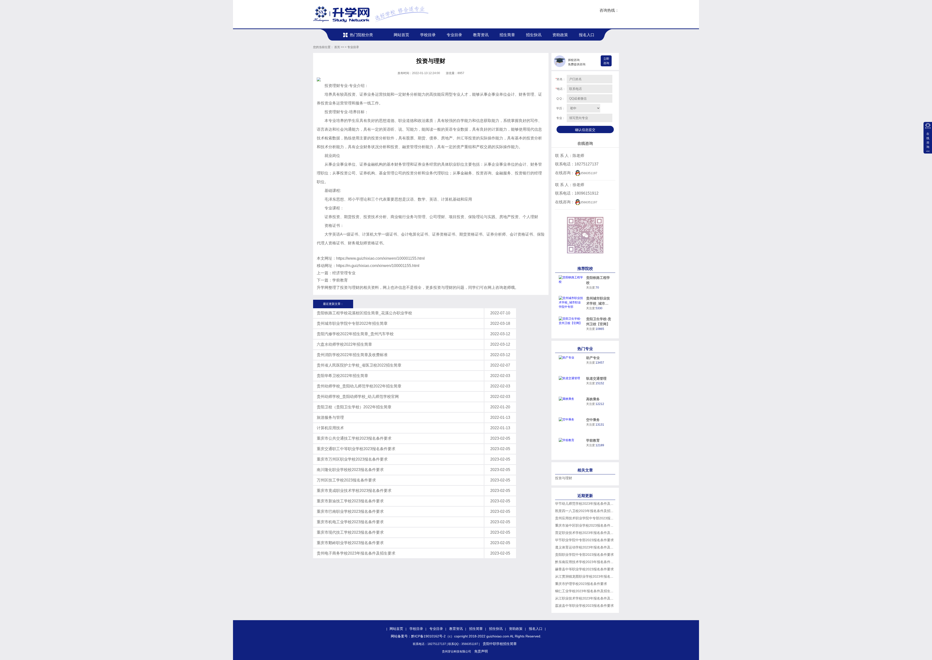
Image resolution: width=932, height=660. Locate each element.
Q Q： (561, 98)
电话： (561, 89)
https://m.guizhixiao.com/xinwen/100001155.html (377, 266)
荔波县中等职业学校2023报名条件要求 (584, 606)
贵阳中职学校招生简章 (500, 644)
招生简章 (507, 35)
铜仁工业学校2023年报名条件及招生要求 (586, 591)
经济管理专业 (344, 273)
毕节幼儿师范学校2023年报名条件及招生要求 (589, 504)
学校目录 (428, 35)
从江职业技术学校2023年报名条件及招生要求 (589, 598)
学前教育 (340, 280)
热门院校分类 (361, 35)
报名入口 (586, 35)
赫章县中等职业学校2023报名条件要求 (584, 569)
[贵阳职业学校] (371, 14)
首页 (337, 47)
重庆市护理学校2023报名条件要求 (581, 584)
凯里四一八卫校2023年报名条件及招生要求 (588, 511)
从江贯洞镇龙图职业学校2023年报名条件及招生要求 (594, 576)
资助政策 (560, 35)
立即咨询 (606, 61)
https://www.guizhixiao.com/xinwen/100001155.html (380, 258)
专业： (560, 118)
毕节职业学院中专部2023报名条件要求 (584, 540)
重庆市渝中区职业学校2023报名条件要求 (586, 525)
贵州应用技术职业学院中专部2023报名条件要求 (591, 518)
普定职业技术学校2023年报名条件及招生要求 (589, 533)
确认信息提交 (585, 130)
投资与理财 (563, 478)
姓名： (561, 79)
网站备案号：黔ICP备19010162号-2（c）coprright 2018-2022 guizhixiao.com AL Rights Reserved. (466, 636)
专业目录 (454, 35)
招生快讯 (533, 35)
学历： (560, 108)
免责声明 (481, 651)
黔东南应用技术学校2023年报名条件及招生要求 (591, 562)
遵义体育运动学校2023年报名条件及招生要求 (589, 547)
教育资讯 (481, 35)
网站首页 (401, 35)
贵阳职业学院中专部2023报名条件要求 (584, 555)
